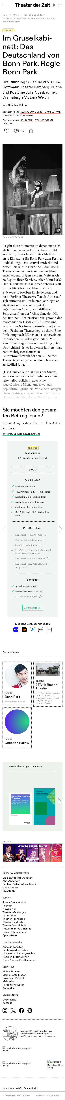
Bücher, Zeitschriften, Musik (19, 884)
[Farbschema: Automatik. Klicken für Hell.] (53, 5)
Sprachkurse (10, 935)
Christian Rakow (17, 105)
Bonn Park (26, 120)
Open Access (11, 887)
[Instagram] (5, 1010)
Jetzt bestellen (32, 608)
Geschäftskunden (13, 942)
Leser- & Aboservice (15, 932)
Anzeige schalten (13, 946)
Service (6, 897)
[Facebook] (21, 1010)
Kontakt (7, 1002)
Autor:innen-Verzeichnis (17, 928)
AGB (18, 1088)
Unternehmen (10, 994)
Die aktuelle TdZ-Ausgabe (18, 877)
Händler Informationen (16, 956)
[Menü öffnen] (4, 5)
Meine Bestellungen (14, 974)
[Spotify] (29, 1010)
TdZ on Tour (9, 915)
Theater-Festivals (13, 922)
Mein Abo (8, 981)
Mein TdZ (8, 966)
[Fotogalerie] (58, 230)
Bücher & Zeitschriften (16, 872)
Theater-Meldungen (14, 912)
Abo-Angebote (11, 881)
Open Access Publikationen (19, 960)
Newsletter (9, 908)
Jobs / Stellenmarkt (14, 902)
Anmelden (9, 988)
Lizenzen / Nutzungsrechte (19, 953)
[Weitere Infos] (45, 535)
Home (6, 15)
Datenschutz (30, 1088)
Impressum (8, 1088)
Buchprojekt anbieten (15, 950)
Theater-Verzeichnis (14, 925)
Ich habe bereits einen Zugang (21, 434)
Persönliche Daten (14, 984)
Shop (16, 15)
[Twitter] (13, 1010)
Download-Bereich (14, 978)
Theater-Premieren (14, 918)
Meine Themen (11, 971)
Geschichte (9, 999)
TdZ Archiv (9, 890)
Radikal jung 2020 (32, 15)
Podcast (7, 905)
